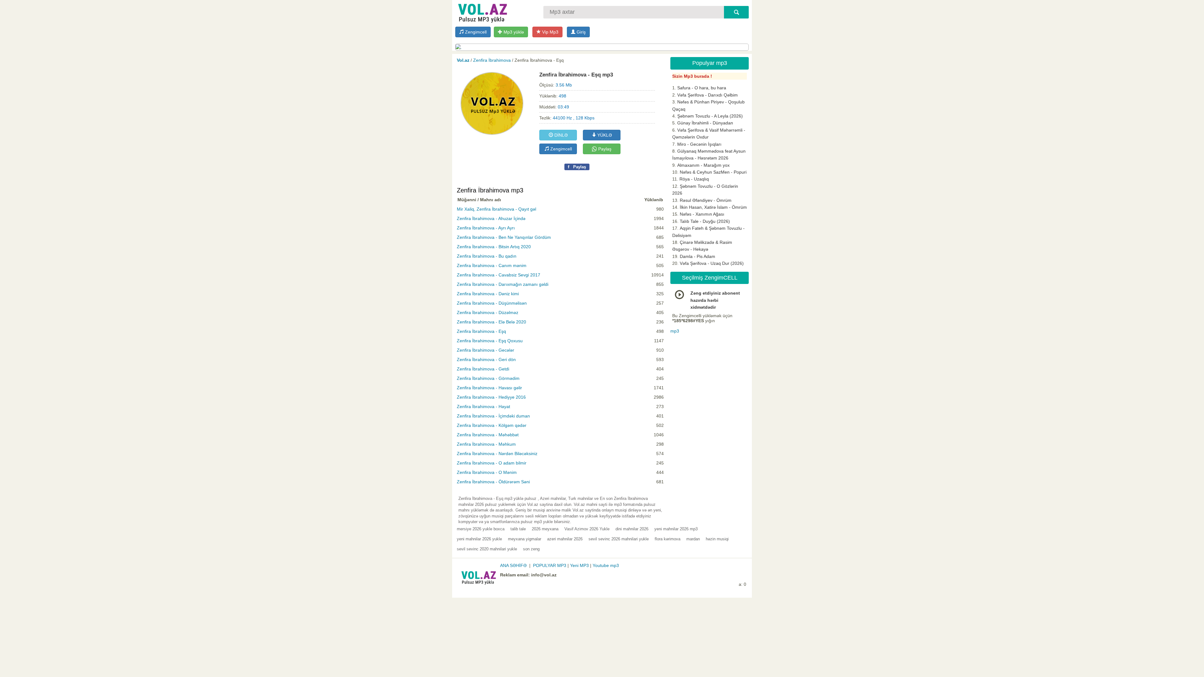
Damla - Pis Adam (697, 256)
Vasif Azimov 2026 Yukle (587, 529)
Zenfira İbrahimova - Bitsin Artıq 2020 (494, 246)
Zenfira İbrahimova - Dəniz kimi (488, 293)
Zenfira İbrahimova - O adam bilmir (491, 462)
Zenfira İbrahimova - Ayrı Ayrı (486, 227)
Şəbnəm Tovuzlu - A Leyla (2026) (710, 115)
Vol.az (463, 60)
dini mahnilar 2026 (631, 529)
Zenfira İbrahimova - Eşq (481, 331)
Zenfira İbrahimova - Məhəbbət (488, 434)
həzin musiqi (717, 539)
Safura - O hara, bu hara (701, 87)
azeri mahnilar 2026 (565, 539)
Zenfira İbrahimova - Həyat (483, 406)
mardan (693, 539)
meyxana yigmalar (524, 539)
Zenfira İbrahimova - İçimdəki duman (493, 415)
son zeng (531, 549)
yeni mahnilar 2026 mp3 (676, 529)
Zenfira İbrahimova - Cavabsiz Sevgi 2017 (498, 274)
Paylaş (604, 148)
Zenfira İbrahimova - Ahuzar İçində (491, 218)
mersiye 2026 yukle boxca (480, 529)
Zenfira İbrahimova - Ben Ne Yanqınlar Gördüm (504, 237)
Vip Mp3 (549, 31)
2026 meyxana (545, 529)
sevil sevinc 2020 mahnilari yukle (487, 549)
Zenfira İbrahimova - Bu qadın (486, 256)
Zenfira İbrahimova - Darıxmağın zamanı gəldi (502, 284)
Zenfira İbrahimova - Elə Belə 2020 (491, 321)
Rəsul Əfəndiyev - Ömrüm (705, 200)
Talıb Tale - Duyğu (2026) (705, 221)
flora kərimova (667, 539)
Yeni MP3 (579, 565)
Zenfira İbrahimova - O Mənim (487, 472)
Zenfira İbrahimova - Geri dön (486, 359)
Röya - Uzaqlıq (694, 178)
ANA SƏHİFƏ (513, 565)
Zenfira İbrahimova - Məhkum (486, 444)
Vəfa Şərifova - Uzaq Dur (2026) (712, 263)
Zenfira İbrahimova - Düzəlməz (487, 312)
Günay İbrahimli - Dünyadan (705, 122)
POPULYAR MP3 (549, 565)
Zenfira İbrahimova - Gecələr (485, 350)
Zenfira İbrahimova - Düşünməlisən (492, 303)
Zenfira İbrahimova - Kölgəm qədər (491, 425)
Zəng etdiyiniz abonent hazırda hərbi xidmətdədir (715, 300)
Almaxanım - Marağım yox (703, 165)
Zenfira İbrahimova (492, 60)
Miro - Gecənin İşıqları (699, 144)
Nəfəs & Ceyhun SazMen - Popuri (713, 172)
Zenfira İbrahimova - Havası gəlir (489, 387)
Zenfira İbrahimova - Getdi (483, 368)
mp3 (674, 330)
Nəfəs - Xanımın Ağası (702, 214)
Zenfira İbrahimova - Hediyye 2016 (491, 397)
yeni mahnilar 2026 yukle (479, 539)
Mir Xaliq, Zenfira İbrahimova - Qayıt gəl (496, 209)
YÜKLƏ (604, 135)
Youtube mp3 (606, 565)
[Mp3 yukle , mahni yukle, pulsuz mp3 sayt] (482, 12)
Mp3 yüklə (513, 31)
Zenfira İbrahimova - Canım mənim (491, 265)
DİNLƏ (560, 135)
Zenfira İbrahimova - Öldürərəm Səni (493, 481)
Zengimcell (475, 31)
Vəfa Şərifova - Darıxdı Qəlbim (707, 94)
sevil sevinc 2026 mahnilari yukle (619, 539)
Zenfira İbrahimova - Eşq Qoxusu (490, 340)
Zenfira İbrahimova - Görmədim (488, 378)
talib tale (518, 529)
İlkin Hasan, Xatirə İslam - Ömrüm (713, 207)
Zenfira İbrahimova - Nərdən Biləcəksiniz (497, 453)
